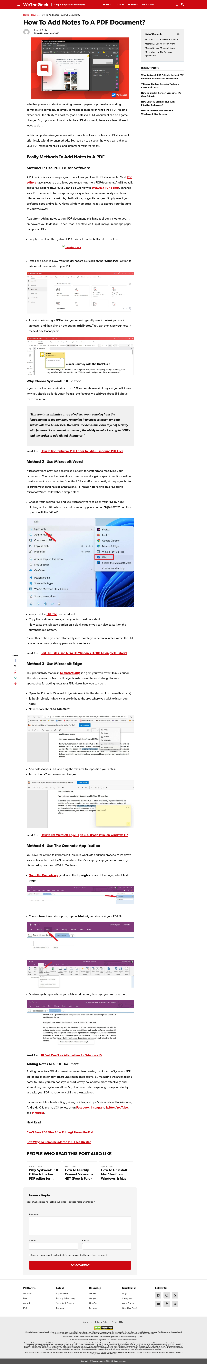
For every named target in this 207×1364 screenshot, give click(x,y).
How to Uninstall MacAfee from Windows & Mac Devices (157, 112)
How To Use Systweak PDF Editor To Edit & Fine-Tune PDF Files (82, 451)
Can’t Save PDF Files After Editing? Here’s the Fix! (60, 1132)
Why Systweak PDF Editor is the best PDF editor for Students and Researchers (44, 1179)
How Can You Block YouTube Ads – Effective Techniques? (159, 103)
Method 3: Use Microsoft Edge (160, 48)
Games (92, 1293)
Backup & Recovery (65, 1298)
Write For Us (128, 1303)
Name (32, 1241)
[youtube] (158, 1304)
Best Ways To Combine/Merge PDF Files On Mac (59, 1142)
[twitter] (15, 666)
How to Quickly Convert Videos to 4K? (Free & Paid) (79, 1174)
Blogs (124, 1293)
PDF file (51, 614)
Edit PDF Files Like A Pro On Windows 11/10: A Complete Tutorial (84, 653)
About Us (87, 1322)
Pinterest (38, 1112)
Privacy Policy (102, 1322)
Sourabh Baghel (41, 30)
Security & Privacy (65, 1303)
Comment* (34, 1214)
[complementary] (15, 684)
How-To (35, 15)
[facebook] (15, 660)
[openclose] (18, 5)
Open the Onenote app (44, 875)
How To (107, 5)
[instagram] (166, 1295)
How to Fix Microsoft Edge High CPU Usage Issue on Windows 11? (84, 835)
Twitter (110, 1107)
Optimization (62, 1293)
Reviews (133, 5)
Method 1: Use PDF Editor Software (162, 40)
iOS (25, 1308)
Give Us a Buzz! (129, 1308)
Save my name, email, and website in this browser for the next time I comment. (69, 1255)
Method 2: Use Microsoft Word (160, 44)
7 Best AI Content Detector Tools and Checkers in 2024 (160, 86)
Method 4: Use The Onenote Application (158, 54)
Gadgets (93, 1298)
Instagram (97, 1107)
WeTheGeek (36, 5)
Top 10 (120, 5)
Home (26, 15)
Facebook (82, 1107)
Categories (127, 1298)
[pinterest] (15, 672)
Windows (28, 1293)
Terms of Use (118, 1322)
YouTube (122, 1107)
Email (85, 1241)
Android (27, 1303)
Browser (60, 1308)
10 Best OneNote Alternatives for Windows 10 (71, 1055)
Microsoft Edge (70, 673)
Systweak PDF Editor (105, 187)
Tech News (148, 5)
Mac (25, 1298)
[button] (176, 5)
